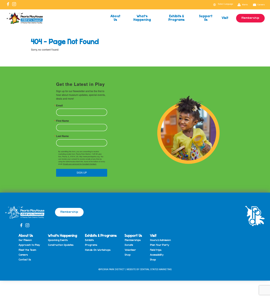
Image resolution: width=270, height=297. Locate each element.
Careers (261, 4)
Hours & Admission (160, 240)
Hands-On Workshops (97, 249)
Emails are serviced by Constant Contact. (80, 164)
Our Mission (25, 240)
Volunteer (130, 249)
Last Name (62, 136)
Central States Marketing (156, 269)
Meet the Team (27, 249)
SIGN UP (82, 172)
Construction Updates (60, 244)
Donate (129, 244)
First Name (62, 121)
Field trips (155, 249)
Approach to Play (29, 244)
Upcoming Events (58, 240)
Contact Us (25, 259)
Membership (250, 18)
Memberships (133, 240)
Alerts (245, 4)
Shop (128, 254)
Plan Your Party (159, 244)
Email (59, 105)
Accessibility (157, 254)
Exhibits (89, 240)
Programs (91, 244)
